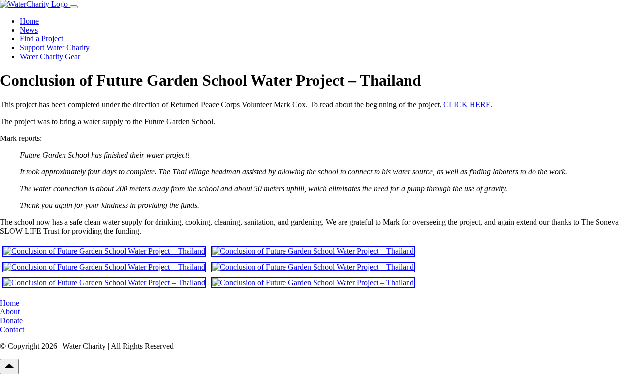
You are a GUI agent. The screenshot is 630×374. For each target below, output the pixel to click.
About (10, 311)
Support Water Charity (55, 47)
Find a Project (41, 38)
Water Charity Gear (50, 56)
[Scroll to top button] (9, 366)
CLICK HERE (467, 105)
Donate (11, 320)
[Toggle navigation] (74, 6)
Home (29, 21)
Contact (12, 329)
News (29, 30)
